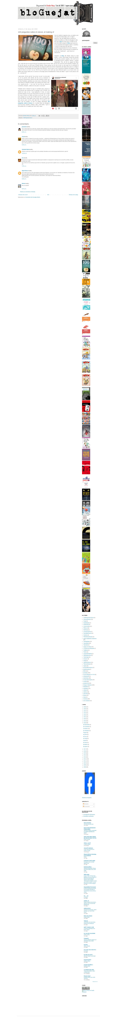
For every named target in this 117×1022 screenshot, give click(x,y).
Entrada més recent (22, 194)
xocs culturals (86, 700)
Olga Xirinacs (25, 170)
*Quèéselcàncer (87, 662)
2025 (85, 708)
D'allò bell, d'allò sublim (89, 860)
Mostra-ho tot (95, 981)
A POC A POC (87, 934)
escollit (85, 681)
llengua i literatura (87, 685)
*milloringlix (86, 657)
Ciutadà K (86, 938)
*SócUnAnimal (86, 664)
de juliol (85, 734)
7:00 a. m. (24, 166)
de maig (85, 738)
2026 (85, 706)
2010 (85, 763)
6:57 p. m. (24, 188)
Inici (48, 194)
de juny (85, 736)
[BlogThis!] (43, 116)
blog (62, 55)
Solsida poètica (87, 961)
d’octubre (85, 728)
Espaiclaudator (87, 959)
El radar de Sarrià (88, 954)
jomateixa (24, 126)
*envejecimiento (87, 631)
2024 (85, 711)
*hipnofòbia (86, 643)
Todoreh (86, 921)
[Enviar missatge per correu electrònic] (39, 115)
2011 (85, 761)
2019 (85, 720)
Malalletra (85, 686)
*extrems (85, 635)
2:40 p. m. (24, 144)
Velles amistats (87, 946)
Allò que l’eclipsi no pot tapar (90, 955)
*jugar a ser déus (87, 646)
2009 (85, 765)
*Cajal (84, 621)
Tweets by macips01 (86, 797)
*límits (84, 652)
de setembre (86, 730)
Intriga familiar (87, 917)
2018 (85, 722)
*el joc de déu (86, 626)
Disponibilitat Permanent (90, 887)
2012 (85, 759)
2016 (85, 751)
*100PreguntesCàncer (27, 117)
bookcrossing (86, 669)
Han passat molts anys (88, 824)
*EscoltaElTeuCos (87, 633)
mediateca (85, 688)
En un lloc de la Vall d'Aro (90, 949)
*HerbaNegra (86, 641)
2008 (85, 767)
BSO (84, 671)
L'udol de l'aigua (87, 844)
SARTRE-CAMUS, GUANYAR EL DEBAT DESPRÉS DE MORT (90, 832)
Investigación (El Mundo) (89, 814)
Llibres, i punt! (87, 843)
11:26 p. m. (24, 153)
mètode (85, 690)
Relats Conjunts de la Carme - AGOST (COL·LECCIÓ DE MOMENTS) (90, 903)
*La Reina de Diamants (88, 648)
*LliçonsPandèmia (87, 653)
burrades (85, 672)
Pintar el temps (87, 839)
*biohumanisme (87, 619)
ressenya (85, 698)
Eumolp (86, 944)
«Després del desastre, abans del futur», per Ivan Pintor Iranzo (90, 911)
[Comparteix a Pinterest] (48, 116)
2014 (85, 755)
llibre (68, 43)
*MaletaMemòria (87, 655)
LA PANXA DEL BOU (89, 969)
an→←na (86, 895)
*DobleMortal (86, 622)
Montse (23, 183)
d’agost (85, 732)
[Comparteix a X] (45, 116)
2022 (85, 715)
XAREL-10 (86, 900)
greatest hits (86, 683)
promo (84, 695)
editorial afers (87, 908)
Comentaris (87, 806)
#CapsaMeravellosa (88, 667)
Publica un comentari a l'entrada (27, 191)
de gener (85, 746)
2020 (85, 718)
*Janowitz (85, 645)
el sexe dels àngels (87, 679)
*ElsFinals (85, 629)
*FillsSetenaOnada (87, 636)
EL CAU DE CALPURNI (89, 933)
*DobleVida (86, 624)
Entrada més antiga (73, 194)
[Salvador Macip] (90, 793)
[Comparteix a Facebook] (47, 116)
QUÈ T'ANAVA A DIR (89, 927)
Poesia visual (87, 976)
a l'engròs (86, 897)
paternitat (85, 693)
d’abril (84, 740)
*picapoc (85, 658)
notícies (85, 692)
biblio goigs (86, 874)
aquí (61, 41)
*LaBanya (85, 650)
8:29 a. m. (24, 132)
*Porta (84, 660)
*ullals (84, 665)
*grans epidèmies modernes (90, 638)
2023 (85, 712)
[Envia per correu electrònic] (42, 116)
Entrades (86, 804)
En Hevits (86, 951)
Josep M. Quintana (88, 848)
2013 (85, 757)
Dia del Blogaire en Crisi (89, 674)
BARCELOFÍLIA (87, 867)
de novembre (86, 726)
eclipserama (86, 676)
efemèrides (86, 678)
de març (85, 742)
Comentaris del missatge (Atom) (32, 197)
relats (84, 697)
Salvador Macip (25, 149)
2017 (85, 749)
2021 (85, 716)
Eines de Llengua (88, 915)
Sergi (23, 136)
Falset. (85, 856)
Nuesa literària (87, 822)
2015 (85, 753)
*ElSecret (85, 628)
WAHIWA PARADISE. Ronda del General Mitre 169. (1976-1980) (90, 869)
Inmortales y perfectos (88, 816)
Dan (23, 157)
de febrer (85, 744)
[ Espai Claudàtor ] (88, 964)
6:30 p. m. (24, 178)
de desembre (86, 724)
